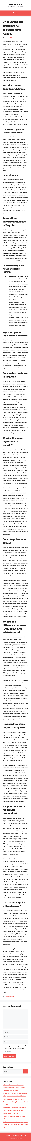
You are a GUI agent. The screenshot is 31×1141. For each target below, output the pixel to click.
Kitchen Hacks (9, 996)
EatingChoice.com (20, 1135)
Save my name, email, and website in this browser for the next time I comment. (15, 1048)
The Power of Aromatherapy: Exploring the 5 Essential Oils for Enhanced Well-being (15, 1124)
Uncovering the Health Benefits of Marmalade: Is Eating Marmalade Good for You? (15, 1101)
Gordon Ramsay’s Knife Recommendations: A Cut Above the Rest (14, 1116)
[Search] (25, 1071)
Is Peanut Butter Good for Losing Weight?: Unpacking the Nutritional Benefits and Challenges (14, 1087)
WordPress (19, 1138)
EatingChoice (15, 4)
